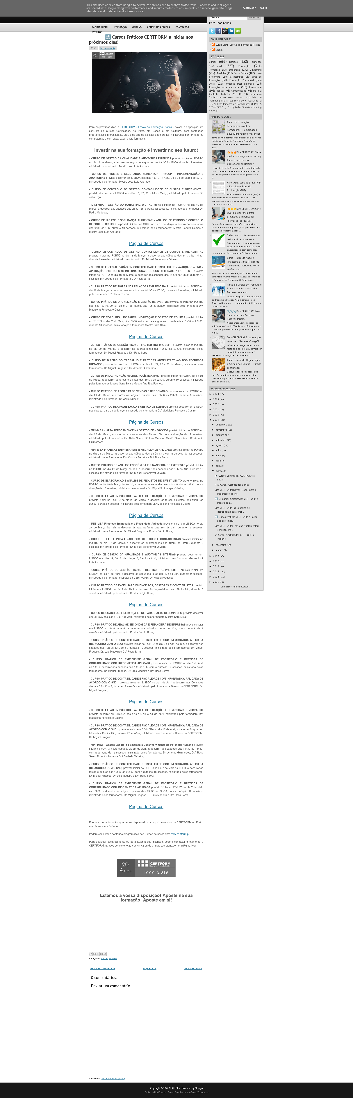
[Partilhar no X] (98, 954)
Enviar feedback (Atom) (113, 1078)
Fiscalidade (255, 87)
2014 (216, 576)
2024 (216, 394)
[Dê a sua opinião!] (94, 954)
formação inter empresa (239, 83)
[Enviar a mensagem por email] (91, 954)
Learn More (249, 8)
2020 (216, 414)
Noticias (220, 90)
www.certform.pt (180, 834)
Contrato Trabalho (220, 94)
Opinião (137, 27)
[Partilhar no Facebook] (101, 954)
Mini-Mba (221, 73)
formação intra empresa (224, 87)
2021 (216, 409)
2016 (216, 566)
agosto (220, 445)
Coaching (253, 100)
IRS (255, 90)
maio (219, 460)
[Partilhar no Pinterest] (105, 954)
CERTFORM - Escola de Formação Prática (146, 127)
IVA (254, 97)
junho (219, 455)
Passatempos (236, 76)
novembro (222, 429)
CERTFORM (174, 1088)
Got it (263, 8)
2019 (216, 419)
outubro (220, 435)
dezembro (222, 424)
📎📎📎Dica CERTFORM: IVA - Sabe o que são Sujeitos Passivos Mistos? (243, 314)
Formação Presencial (241, 80)
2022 (216, 404)
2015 (216, 571)
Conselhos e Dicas (158, 27)
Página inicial (149, 968)
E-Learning (256, 69)
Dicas (212, 83)
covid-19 (239, 100)
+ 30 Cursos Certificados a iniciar (232, 484)
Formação (120, 27)
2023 (216, 399)
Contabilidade (238, 90)
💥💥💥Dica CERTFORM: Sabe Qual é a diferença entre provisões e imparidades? (244, 212)
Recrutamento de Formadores (234, 104)
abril (218, 465)
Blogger (244, 586)
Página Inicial (100, 27)
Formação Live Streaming (224, 69)
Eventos (97, 32)
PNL (256, 104)
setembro (221, 440)
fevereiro (221, 544)
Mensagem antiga (193, 968)
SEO (211, 107)
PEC (211, 104)
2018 (216, 556)
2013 (216, 581)
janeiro (220, 550)
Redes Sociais (242, 107)
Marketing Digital (218, 100)
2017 (216, 561)
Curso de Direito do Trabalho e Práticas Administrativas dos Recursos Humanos (244, 288)
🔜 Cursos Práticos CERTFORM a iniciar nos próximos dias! (141, 39)
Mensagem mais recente (102, 968)
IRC (240, 94)
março (219, 471)
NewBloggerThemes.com (197, 1092)
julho (219, 450)
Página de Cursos (146, 243)
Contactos (182, 27)
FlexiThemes (160, 1092)
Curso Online (241, 73)
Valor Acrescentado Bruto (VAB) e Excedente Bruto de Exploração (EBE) (244, 186)
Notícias (113, 958)
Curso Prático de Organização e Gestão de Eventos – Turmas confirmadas (244, 363)
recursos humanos (234, 97)
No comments (107, 48)
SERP (220, 107)
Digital (218, 49)
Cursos (104, 958)
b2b (229, 107)
